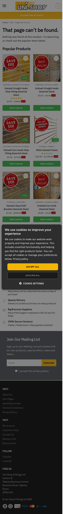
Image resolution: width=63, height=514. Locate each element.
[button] (31, 283)
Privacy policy (20, 258)
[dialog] (31, 257)
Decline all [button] (33, 275)
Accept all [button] (32, 266)
